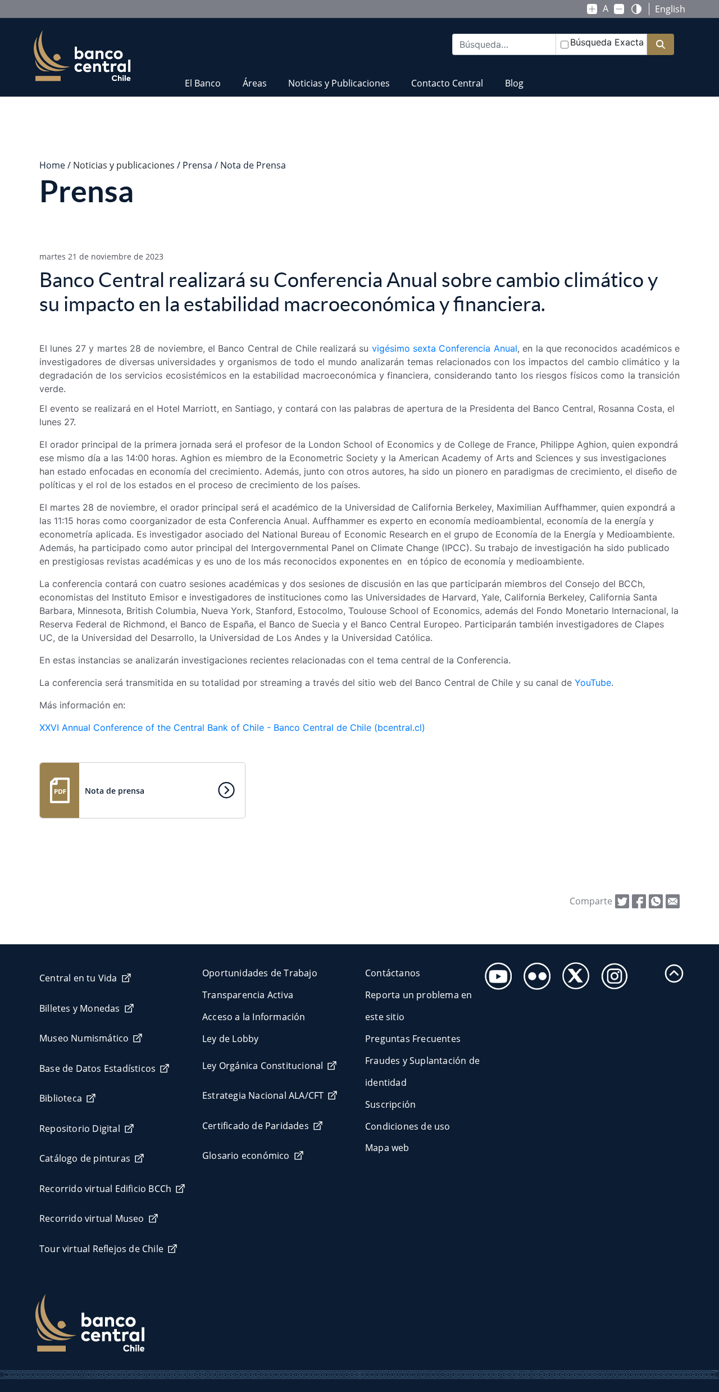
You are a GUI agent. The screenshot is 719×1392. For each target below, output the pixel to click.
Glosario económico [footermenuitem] (246, 1155)
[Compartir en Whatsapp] (656, 900)
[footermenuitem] (495, 972)
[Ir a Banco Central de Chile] (82, 56)
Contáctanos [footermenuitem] (392, 973)
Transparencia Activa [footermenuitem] (247, 995)
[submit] (661, 45)
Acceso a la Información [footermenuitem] (254, 1017)
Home (52, 165)
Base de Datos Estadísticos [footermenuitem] (97, 1068)
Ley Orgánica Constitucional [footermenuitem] (262, 1065)
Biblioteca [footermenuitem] (60, 1098)
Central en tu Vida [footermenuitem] (78, 978)
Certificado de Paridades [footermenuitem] (255, 1126)
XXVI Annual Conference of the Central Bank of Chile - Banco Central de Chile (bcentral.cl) (232, 727)
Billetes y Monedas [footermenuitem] (79, 1008)
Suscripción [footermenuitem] (390, 1104)
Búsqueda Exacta (607, 42)
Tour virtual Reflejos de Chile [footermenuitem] (101, 1249)
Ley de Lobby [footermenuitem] (230, 1038)
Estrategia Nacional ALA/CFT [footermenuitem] (263, 1095)
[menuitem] (202, 76)
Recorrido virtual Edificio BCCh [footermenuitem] (105, 1188)
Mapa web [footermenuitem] (387, 1147)
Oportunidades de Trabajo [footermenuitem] (259, 973)
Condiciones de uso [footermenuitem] (407, 1126)
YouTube (593, 682)
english (670, 9)
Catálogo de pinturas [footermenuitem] (84, 1158)
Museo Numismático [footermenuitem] (84, 1038)
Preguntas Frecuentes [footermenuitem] (413, 1038)
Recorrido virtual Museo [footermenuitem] (91, 1218)
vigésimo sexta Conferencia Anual (444, 348)
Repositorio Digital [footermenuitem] (79, 1128)
